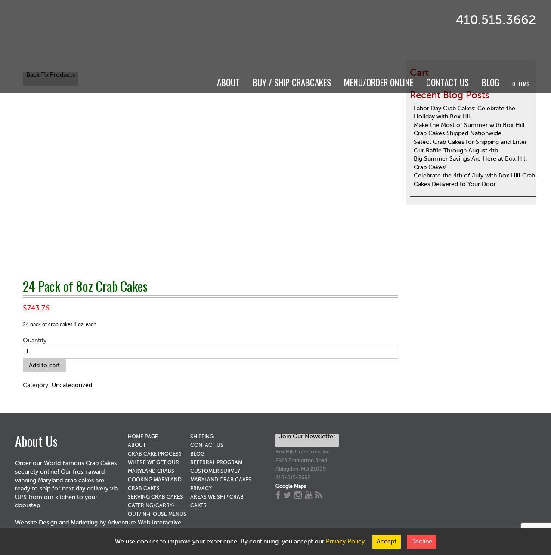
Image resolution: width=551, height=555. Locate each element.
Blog (490, 82)
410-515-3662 (293, 477)
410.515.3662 (496, 19)
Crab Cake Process (155, 454)
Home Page (143, 437)
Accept (386, 541)
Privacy (201, 488)
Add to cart (44, 365)
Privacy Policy (345, 541)
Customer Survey (215, 471)
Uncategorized (72, 385)
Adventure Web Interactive (144, 522)
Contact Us (447, 82)
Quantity (34, 340)
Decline (421, 541)
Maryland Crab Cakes (220, 480)
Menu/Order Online (378, 82)
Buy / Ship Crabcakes (292, 82)
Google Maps (291, 486)
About (228, 82)
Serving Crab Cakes (155, 497)
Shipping (202, 437)
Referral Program (216, 462)
